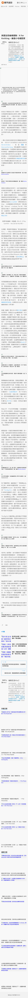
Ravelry (23, 342)
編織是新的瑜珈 (6, 302)
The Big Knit (7, 490)
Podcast (17, 6)
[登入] (24, 2)
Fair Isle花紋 (13, 202)
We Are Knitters (5, 145)
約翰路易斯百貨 (20, 158)
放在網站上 (20, 257)
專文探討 (19, 310)
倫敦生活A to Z (13, 42)
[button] (17, 2)
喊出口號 (4, 215)
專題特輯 (23, 6)
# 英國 (3, 631)
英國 (6, 625)
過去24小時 (4, 6)
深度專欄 (11, 6)
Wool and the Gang (7, 147)
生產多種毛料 (13, 392)
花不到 (9, 401)
